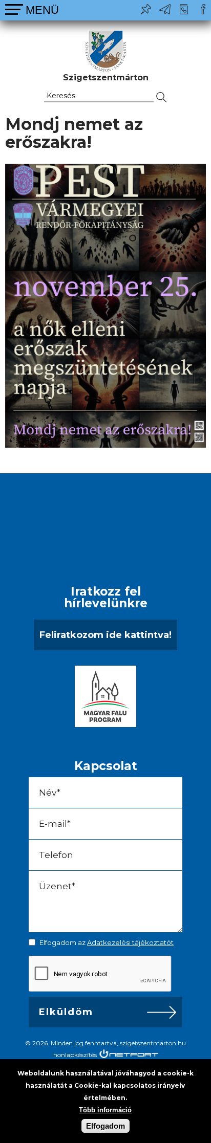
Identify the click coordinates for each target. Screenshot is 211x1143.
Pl (146, 9)
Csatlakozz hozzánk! (202, 9)
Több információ (105, 1110)
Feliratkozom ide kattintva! (105, 635)
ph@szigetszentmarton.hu (165, 9)
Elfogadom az (106, 942)
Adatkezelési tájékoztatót (130, 942)
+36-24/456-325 (183, 9)
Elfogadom (105, 1126)
